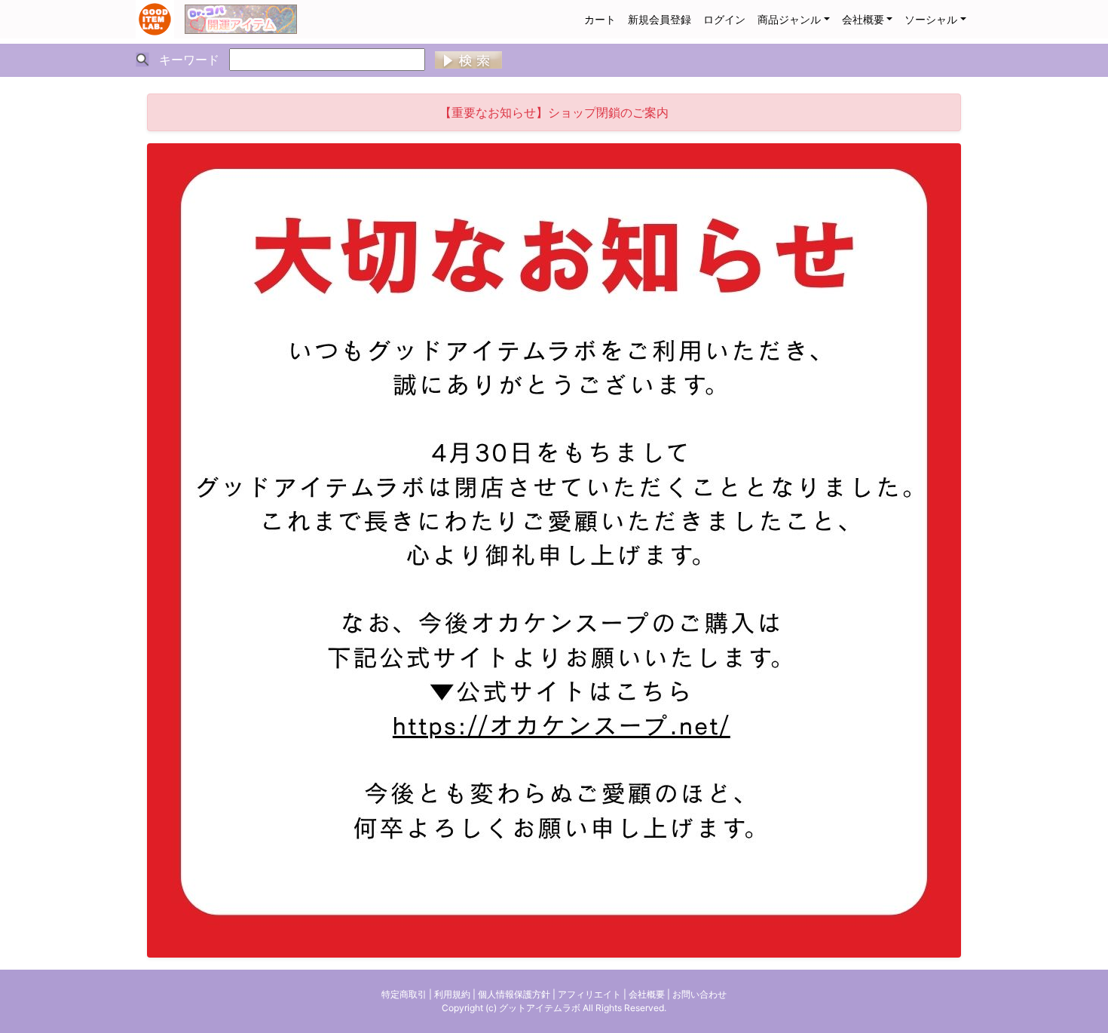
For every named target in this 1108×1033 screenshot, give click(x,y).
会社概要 (863, 19)
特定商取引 (404, 994)
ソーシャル (930, 19)
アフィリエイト (589, 994)
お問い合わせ (699, 994)
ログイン (724, 19)
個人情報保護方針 (514, 994)
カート (600, 19)
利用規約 (452, 994)
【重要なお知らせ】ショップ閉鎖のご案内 (554, 112)
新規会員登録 (659, 19)
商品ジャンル (789, 19)
